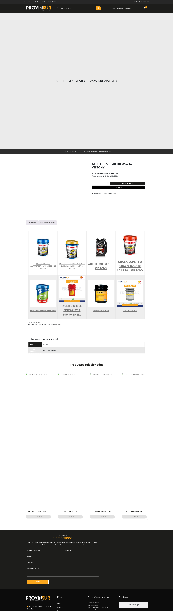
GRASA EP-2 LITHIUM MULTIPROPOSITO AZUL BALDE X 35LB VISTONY (43, 266)
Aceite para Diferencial (95, 610)
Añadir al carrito (127, 183)
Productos (128, 8)
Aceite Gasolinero (93, 603)
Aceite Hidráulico (93, 605)
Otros (79, 151)
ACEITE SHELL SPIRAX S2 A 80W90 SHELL (72, 310)
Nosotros (120, 8)
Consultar (119, 187)
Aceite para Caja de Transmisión (98, 607)
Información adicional (47, 222)
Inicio (113, 8)
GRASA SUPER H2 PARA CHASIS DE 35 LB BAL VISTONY (130, 266)
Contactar (39, 517)
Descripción (32, 222)
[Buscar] (98, 8)
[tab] (32, 222)
